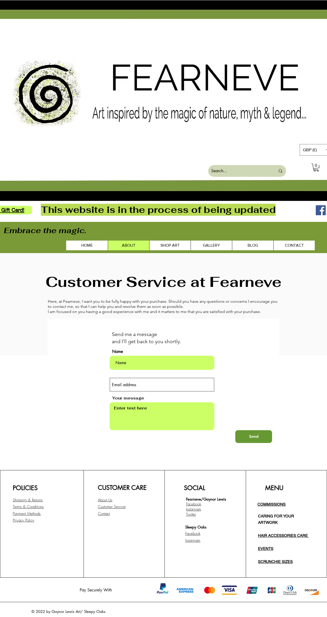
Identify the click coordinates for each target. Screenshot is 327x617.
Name (117, 352)
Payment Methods (27, 513)
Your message (128, 398)
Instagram (192, 540)
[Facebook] (321, 210)
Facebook (192, 533)
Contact (104, 513)
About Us (105, 500)
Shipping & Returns (28, 500)
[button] (316, 167)
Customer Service (112, 506)
